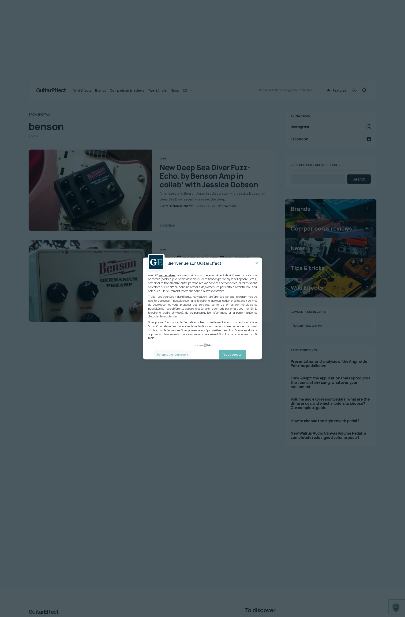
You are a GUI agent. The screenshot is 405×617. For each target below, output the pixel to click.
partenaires (167, 275)
